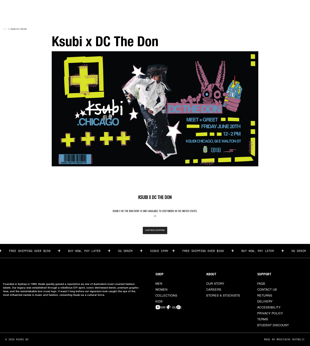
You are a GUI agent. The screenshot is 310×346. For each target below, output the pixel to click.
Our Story (215, 283)
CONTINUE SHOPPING (155, 230)
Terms (262, 319)
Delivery (265, 301)
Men (158, 283)
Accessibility (269, 307)
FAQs (261, 283)
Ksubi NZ (22, 339)
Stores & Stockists (223, 295)
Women (161, 289)
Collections (166, 295)
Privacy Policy (270, 313)
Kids (159, 301)
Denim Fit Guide (168, 307)
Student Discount (273, 325)
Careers (213, 289)
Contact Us (267, 289)
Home (5, 29)
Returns (264, 295)
